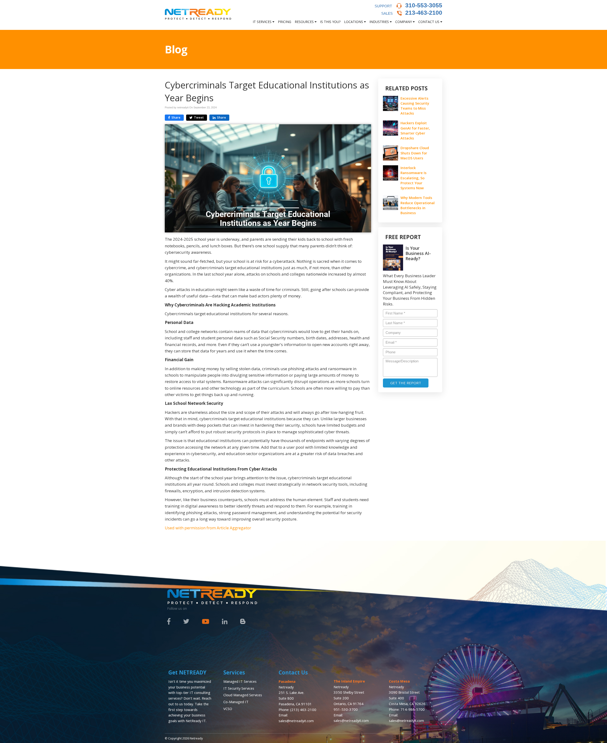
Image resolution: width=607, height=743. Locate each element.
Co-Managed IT (235, 701)
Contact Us (429, 21)
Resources (305, 21)
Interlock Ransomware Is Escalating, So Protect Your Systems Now (413, 177)
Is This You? (330, 21)
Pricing (284, 21)
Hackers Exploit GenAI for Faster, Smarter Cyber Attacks (415, 130)
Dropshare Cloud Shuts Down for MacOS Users (414, 152)
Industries (379, 21)
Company (404, 21)
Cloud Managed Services (242, 694)
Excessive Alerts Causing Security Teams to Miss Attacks (414, 106)
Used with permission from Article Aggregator (208, 528)
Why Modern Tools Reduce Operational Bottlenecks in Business (417, 205)
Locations (354, 21)
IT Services (262, 21)
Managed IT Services (240, 681)
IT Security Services (238, 688)
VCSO (227, 708)
